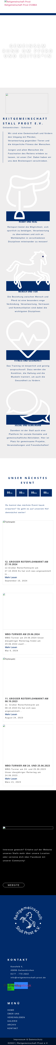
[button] (5, 10)
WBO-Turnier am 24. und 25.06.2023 (27, 765)
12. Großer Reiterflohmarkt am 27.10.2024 (26, 563)
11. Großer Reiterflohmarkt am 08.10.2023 (26, 700)
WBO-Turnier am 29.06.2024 (22, 634)
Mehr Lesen (11, 577)
